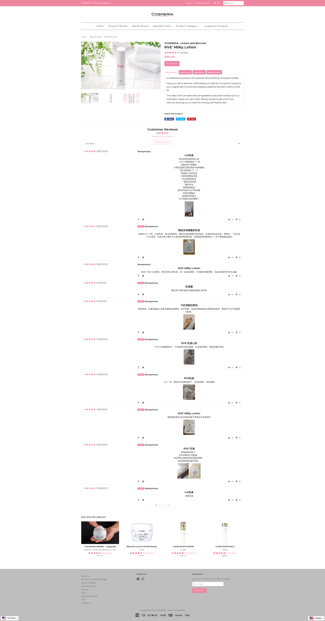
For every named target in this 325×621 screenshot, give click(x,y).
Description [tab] (171, 72)
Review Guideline (88, 583)
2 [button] (159, 505)
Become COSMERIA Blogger (94, 579)
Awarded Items (162, 26)
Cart (218, 3)
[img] (89, 151)
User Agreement (88, 586)
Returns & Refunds (89, 596)
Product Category (187, 26)
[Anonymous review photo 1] (189, 209)
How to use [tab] (185, 72)
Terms (83, 593)
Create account (203, 3)
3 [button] (162, 505)
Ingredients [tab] (199, 72)
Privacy (84, 589)
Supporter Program (216, 26)
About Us (85, 576)
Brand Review (140, 26)
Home (100, 26)
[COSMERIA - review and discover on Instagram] (142, 579)
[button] (170, 52)
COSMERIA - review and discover (170, 610)
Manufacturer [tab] (214, 72)
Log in (189, 3)
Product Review (118, 26)
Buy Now (172, 63)
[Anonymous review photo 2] (195, 471)
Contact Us (86, 603)
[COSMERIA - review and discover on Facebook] (138, 579)
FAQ (83, 600)
